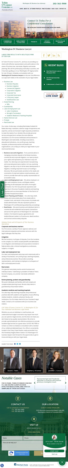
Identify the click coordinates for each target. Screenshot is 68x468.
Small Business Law (13, 100)
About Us (26, 8)
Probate (6, 120)
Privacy (20, 454)
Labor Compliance (12, 111)
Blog (56, 8)
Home (21, 8)
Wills (8, 104)
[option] (12, 361)
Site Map (29, 459)
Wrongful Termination (14, 113)
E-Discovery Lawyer (13, 97)
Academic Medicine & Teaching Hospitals (19, 116)
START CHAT (54, 451)
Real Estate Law (9, 122)
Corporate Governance (14, 95)
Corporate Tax (11, 93)
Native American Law (10, 118)
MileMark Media (47, 465)
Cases (53, 8)
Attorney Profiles (35, 8)
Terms (23, 454)
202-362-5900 (59, 3)
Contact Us (62, 8)
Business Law (8, 82)
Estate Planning (9, 102)
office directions (34, 432)
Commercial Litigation (13, 88)
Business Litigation (13, 86)
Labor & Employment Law (12, 109)
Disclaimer (38, 459)
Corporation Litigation (14, 91)
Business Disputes (12, 84)
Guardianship (8, 106)
